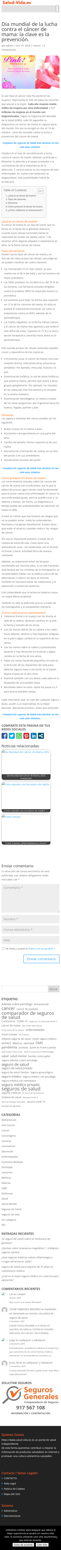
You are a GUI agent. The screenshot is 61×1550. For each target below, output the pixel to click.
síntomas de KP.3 (30, 1097)
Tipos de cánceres (17, 199)
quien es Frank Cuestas (43, 1047)
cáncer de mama (11, 1025)
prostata (23, 1047)
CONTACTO (10, 1478)
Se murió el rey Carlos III (33, 1093)
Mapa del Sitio (12, 1494)
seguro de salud (15, 1064)
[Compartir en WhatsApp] (19, 736)
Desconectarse (12, 1515)
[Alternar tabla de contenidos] (39, 191)
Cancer (37, 45)
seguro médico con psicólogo (39, 1076)
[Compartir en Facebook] (4, 736)
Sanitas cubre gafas (39, 1056)
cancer (8, 1008)
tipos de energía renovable (13, 1102)
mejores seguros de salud (16, 1038)
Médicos (17, 1043)
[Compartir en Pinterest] (26, 736)
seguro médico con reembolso (19, 1080)
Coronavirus (8, 1021)
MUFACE (6, 1043)
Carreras (6, 1141)
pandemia (9, 1047)
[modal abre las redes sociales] (41, 736)
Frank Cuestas (9, 1034)
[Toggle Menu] (57, 8)
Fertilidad (7, 1167)
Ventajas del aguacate (11, 1106)
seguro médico (11, 1076)
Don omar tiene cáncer (32, 1026)
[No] (56, 1538)
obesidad (29, 1043)
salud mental (18, 1056)
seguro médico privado (21, 1085)
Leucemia (7, 1172)
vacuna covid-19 (36, 1101)
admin (9, 45)
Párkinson (7, 1193)
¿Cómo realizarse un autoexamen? (25, 210)
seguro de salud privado (17, 1068)
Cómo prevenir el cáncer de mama (25, 206)
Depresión (7, 1151)
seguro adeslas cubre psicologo (19, 1060)
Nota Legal (10, 1483)
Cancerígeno (9, 1135)
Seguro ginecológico (41, 1072)
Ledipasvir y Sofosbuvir (32, 1340)
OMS (39, 1043)
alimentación (41, 1004)
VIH (3, 1224)
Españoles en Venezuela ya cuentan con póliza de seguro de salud (32, 1313)
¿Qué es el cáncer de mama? (22, 195)
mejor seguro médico (44, 1038)
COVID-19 (22, 1021)
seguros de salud (21, 1089)
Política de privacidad (41, 948)
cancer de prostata (27, 1009)
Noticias (6, 1183)
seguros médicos (11, 1092)
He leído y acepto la (30, 948)
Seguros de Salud (11, 1209)
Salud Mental (9, 1203)
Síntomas (12, 202)
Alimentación (9, 1119)
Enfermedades (10, 1156)
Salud (5, 1198)
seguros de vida (10, 1214)
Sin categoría (9, 1219)
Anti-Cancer (8, 1125)
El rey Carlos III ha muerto (13, 1030)
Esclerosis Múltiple (12, 1162)
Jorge (12, 1340)
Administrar (10, 1510)
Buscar (54, 989)
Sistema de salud (11, 1097)
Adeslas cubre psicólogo (17, 1004)
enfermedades (35, 1030)
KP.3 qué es (24, 1034)
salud (5, 1056)
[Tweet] (12, 736)
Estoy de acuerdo (23, 1544)
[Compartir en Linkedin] (34, 736)
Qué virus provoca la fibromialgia (39, 1052)
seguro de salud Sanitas (15, 1072)
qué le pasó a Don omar (12, 1052)
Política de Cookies (14, 1488)
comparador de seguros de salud (28, 1015)
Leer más (42, 1544)
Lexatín (21, 1294)
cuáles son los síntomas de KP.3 (43, 1021)
